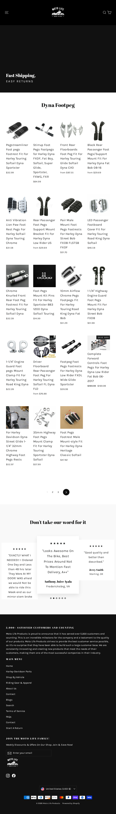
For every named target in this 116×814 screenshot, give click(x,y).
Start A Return (14, 728)
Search (10, 705)
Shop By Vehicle (15, 677)
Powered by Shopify (71, 803)
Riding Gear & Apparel (19, 682)
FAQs (8, 716)
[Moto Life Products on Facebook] (14, 775)
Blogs (9, 699)
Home (9, 666)
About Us (11, 688)
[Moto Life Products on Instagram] (8, 775)
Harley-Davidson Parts (19, 671)
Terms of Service (15, 711)
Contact (10, 694)
